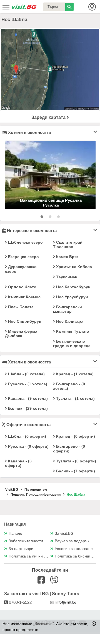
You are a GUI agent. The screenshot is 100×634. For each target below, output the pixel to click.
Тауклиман (66, 277)
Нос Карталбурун (72, 287)
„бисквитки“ (43, 624)
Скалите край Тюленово (67, 244)
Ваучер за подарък (72, 541)
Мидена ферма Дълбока (21, 333)
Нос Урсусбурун (71, 297)
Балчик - (27, 408)
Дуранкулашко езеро (21, 268)
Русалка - (27, 384)
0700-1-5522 (20, 602)
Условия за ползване (74, 549)
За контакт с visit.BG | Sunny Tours (41, 593)
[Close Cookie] (94, 623)
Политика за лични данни (32, 556)
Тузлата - (75, 398)
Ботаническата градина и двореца (72, 343)
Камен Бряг (66, 256)
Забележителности (26, 541)
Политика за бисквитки (75, 556)
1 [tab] (41, 217)
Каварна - (27, 398)
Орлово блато (21, 287)
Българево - (69, 386)
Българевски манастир (67, 309)
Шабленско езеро (25, 242)
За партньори (21, 549)
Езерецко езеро (23, 256)
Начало (15, 533)
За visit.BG (64, 533)
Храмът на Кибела (73, 266)
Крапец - (74, 374)
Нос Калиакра (69, 321)
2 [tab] (50, 217)
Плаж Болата (20, 307)
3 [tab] (58, 217)
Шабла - (26, 374)
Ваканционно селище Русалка (51, 200)
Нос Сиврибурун (24, 321)
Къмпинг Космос (24, 297)
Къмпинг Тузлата (72, 331)
